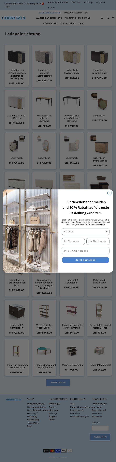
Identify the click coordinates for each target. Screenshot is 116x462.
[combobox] (84, 231)
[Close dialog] (110, 193)
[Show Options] (106, 231)
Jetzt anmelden (86, 260)
